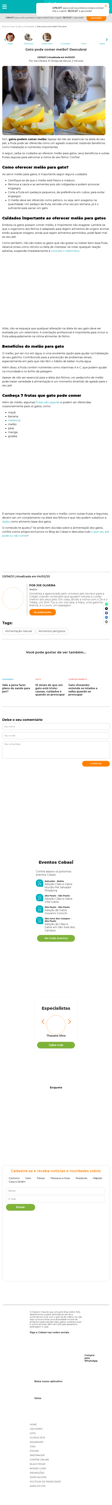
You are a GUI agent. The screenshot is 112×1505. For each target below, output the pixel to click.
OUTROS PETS (37, 1437)
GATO (33, 1433)
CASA (32, 1446)
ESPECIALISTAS (38, 1477)
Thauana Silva (56, 1035)
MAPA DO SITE (38, 1486)
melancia (14, 420)
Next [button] (107, 39)
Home (33, 1424)
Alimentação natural (18, 631)
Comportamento (77, 679)
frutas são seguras (48, 402)
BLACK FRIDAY (38, 1464)
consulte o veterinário (65, 251)
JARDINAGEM (37, 1455)
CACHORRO (36, 1429)
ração (5, 521)
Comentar (96, 763)
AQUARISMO (36, 1442)
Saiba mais (56, 1045)
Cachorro (7, 679)
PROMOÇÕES (37, 1473)
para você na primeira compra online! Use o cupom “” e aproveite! (45, 17)
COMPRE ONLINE (39, 1459)
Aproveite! (96, 17)
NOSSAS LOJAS (38, 1468)
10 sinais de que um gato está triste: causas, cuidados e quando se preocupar (50, 689)
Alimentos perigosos (51, 631)
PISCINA (34, 1451)
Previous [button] (5, 39)
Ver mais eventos (56, 938)
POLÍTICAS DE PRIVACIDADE (45, 1481)
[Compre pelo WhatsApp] (56, 1358)
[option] (10, 39)
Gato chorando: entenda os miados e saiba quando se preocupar (83, 689)
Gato (38, 679)
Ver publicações (42, 612)
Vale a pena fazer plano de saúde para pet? (16, 688)
